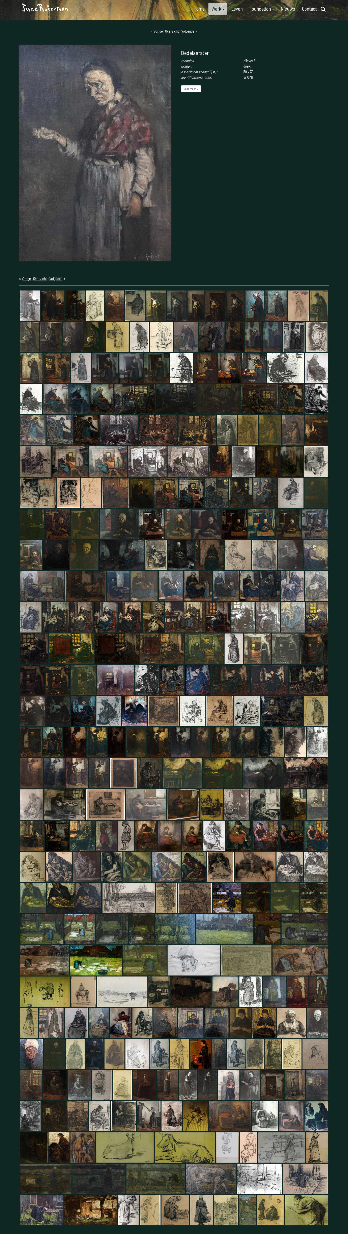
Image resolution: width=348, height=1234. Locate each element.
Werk (216, 9)
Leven (237, 9)
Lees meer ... (191, 88)
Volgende (187, 31)
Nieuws (288, 9)
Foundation (261, 9)
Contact (309, 9)
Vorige (158, 31)
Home (199, 9)
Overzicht (172, 31)
